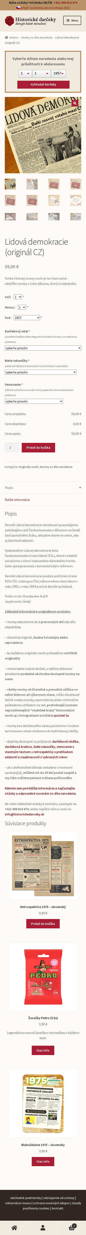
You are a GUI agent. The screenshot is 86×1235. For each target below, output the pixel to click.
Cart (66, 1224)
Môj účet (43, 1228)
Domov (14, 37)
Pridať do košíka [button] (43, 924)
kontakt (57, 1208)
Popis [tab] (9, 488)
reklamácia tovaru (18, 1203)
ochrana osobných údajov (51, 1203)
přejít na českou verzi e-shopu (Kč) (45, 8)
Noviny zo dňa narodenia (37, 37)
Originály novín (29, 467)
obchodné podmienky (25, 1198)
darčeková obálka (65, 741)
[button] (75, 103)
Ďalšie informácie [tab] (17, 500)
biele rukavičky (44, 746)
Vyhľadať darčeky (43, 84)
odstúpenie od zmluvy (58, 1198)
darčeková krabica (18, 746)
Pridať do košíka (38, 447)
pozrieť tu (61, 715)
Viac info (43, 1050)
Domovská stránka (14, 1228)
